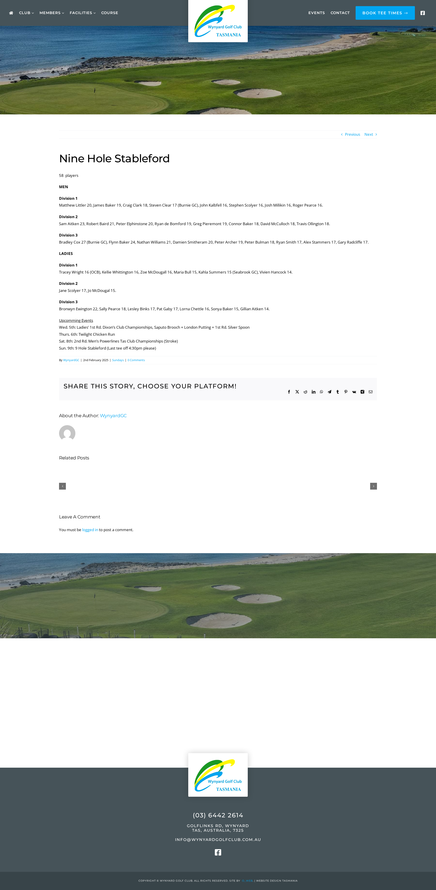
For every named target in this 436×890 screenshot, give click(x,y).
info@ (218, 839)
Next (368, 134)
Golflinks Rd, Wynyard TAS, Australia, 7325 (218, 828)
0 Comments (136, 360)
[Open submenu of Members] (62, 13)
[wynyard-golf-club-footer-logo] (218, 749)
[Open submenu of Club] (32, 13)
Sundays (118, 360)
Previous (352, 134)
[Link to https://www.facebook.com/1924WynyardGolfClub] (423, 13)
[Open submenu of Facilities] (94, 13)
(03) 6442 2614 (218, 815)
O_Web (247, 880)
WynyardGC (71, 360)
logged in (90, 529)
